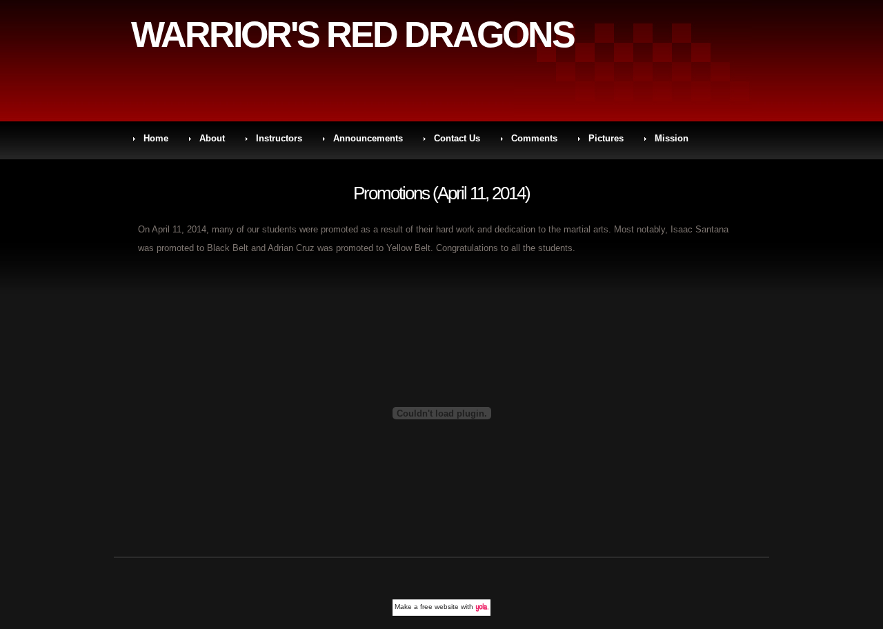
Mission (671, 138)
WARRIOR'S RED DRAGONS (352, 34)
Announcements (368, 138)
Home (155, 138)
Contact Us (457, 138)
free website (439, 606)
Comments (534, 138)
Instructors (279, 138)
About (212, 138)
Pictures (606, 138)
